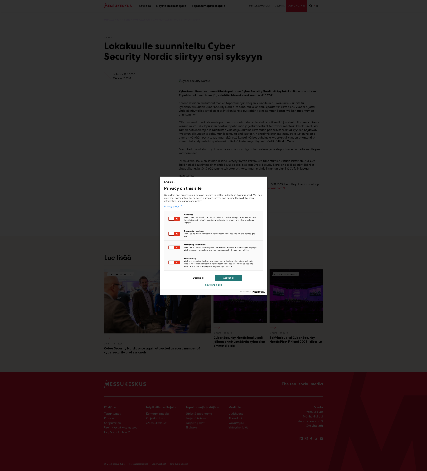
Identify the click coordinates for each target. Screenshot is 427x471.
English (168, 181)
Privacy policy (171, 206)
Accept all (228, 277)
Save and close (213, 284)
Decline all (198, 277)
